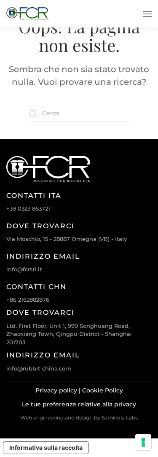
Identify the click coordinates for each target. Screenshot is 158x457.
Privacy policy (56, 390)
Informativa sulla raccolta (46, 447)
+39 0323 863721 (28, 208)
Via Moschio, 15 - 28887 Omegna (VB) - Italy (66, 238)
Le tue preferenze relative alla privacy (79, 404)
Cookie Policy (102, 390)
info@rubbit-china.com (38, 368)
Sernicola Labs (120, 417)
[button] (147, 13)
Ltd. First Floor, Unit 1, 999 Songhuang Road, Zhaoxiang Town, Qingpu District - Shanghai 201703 (69, 334)
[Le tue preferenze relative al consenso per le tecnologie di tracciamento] (143, 442)
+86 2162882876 (27, 299)
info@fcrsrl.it (24, 269)
